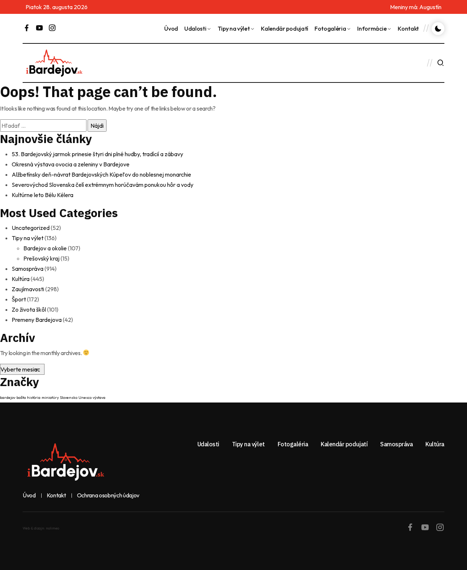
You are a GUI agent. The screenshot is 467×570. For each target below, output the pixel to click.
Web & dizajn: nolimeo (41, 528)
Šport (19, 299)
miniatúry (50, 397)
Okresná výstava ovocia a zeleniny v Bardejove (71, 164)
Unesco (85, 397)
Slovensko (68, 397)
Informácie (371, 28)
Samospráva (27, 268)
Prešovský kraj (41, 258)
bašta (21, 397)
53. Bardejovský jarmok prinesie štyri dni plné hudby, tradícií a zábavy (97, 154)
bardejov (7, 397)
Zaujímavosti (28, 289)
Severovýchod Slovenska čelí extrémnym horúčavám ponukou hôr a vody (102, 184)
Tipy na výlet (234, 28)
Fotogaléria (330, 28)
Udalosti (195, 28)
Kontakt (408, 28)
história (33, 397)
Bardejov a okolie (45, 248)
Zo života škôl (29, 309)
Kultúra (21, 278)
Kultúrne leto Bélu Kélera (42, 195)
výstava (99, 397)
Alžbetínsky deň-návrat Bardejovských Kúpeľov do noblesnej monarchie (101, 174)
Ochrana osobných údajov (108, 495)
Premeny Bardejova (37, 319)
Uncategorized (31, 227)
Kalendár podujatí (284, 28)
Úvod (171, 28)
